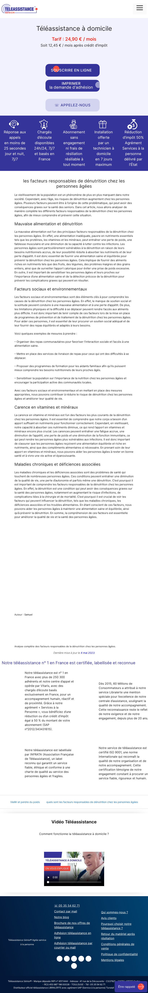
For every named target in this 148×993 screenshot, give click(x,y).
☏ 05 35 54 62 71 (67, 905)
